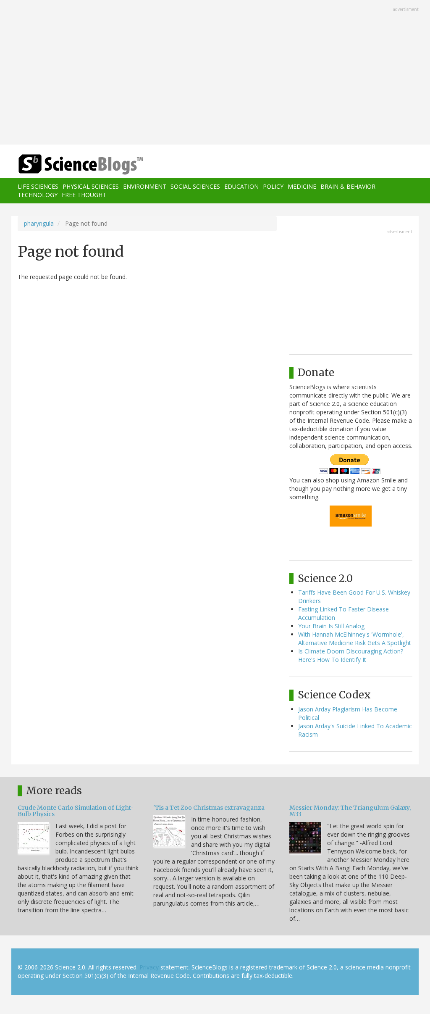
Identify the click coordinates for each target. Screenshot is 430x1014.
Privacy (149, 967)
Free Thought (84, 195)
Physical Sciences (91, 186)
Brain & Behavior (347, 186)
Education (241, 186)
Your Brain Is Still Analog (331, 626)
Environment (144, 186)
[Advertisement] (215, 73)
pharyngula (39, 223)
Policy (273, 186)
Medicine (302, 186)
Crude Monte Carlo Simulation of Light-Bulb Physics (76, 811)
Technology (38, 195)
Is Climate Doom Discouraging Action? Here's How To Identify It (350, 655)
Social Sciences (195, 186)
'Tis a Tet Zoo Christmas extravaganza (209, 807)
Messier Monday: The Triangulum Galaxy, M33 (350, 811)
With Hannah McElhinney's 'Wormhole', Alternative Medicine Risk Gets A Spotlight (354, 638)
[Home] (83, 164)
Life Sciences (38, 186)
